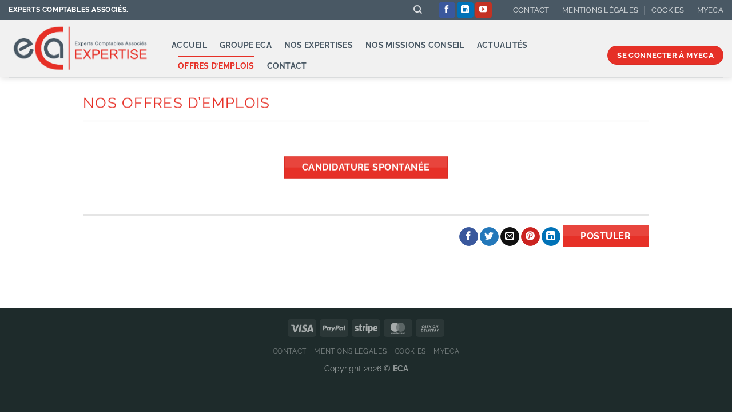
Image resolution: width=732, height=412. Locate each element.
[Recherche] (417, 10)
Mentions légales (600, 10)
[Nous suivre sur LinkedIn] (465, 10)
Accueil (189, 45)
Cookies (668, 10)
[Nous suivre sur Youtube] (483, 10)
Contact (531, 10)
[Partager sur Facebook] (468, 237)
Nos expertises (318, 45)
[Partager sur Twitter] (489, 237)
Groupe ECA (246, 45)
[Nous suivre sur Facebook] (447, 10)
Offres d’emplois (216, 65)
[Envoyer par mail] (509, 237)
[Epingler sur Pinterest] (530, 237)
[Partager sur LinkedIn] (551, 237)
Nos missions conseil (414, 45)
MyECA (710, 10)
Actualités (502, 45)
